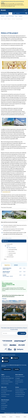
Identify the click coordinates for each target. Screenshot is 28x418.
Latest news (4, 407)
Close (26, 1)
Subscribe (23, 333)
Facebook (6, 358)
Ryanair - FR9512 (7, 269)
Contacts (20, 16)
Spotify (17, 369)
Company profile (9, 244)
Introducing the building (12, 249)
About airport (4, 401)
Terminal (8, 245)
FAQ (17, 383)
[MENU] (26, 13)
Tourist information (5, 394)
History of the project (12, 247)
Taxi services (4, 389)
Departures (4, 416)
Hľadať (25, 416)
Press (16, 16)
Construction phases (12, 253)
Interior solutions (11, 251)
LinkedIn (6, 361)
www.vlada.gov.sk (6, 191)
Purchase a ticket (20, 380)
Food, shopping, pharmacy (22, 389)
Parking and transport (20, 376)
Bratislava (4, 396)
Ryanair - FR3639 (6, 272)
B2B (14, 13)
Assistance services (20, 396)
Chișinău (4, 298)
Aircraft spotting (5, 383)
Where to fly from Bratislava (7, 381)
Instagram (15, 358)
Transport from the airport (7, 390)
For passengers (4, 13)
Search (23, 13)
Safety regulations (20, 381)
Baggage (18, 378)
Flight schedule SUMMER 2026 (8, 378)
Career (3, 409)
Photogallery (10, 254)
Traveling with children (21, 394)
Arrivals (11, 416)
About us (2, 16)
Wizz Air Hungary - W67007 (8, 275)
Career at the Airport (10, 16)
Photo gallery (4, 405)
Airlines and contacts (6, 380)
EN (25, 10)
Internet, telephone (20, 390)
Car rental (4, 392)
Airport (10, 13)
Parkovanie (18, 416)
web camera (21, 10)
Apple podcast (7, 369)
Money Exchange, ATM (21, 392)
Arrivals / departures (6, 376)
